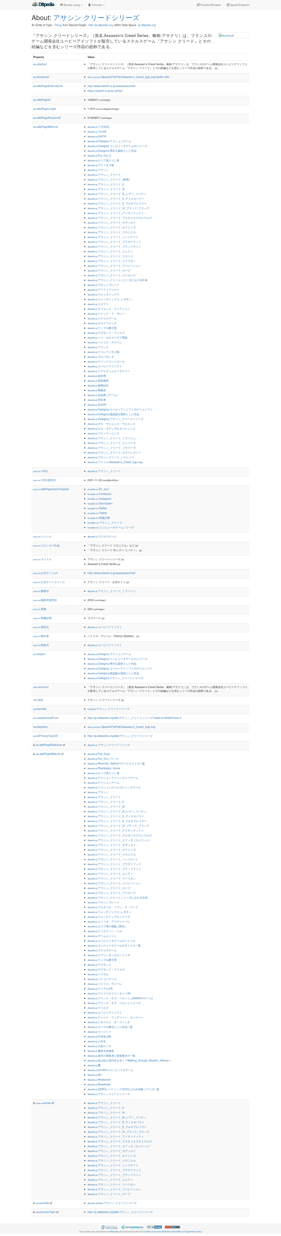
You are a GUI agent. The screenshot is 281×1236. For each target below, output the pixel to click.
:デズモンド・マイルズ (106, 333)
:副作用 (97, 376)
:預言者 (97, 400)
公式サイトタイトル (49, 582)
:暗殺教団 (98, 380)
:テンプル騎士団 (102, 328)
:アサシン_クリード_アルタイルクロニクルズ (120, 218)
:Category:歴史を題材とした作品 (112, 151)
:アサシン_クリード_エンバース (112, 443)
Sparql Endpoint (239, 5)
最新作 (41, 591)
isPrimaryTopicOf (45, 736)
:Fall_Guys (99, 754)
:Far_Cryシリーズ (103, 758)
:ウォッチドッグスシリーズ (109, 917)
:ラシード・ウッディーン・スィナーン (115, 1017)
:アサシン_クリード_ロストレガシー (114, 452)
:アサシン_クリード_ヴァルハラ (112, 275)
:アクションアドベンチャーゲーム (113, 778)
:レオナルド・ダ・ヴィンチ (109, 1022)
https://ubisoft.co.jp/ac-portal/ (105, 91)
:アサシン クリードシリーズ (108, 709)
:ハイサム (98, 974)
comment (41, 687)
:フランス (98, 347)
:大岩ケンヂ (99, 1046)
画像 (39, 609)
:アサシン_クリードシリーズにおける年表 (118, 280)
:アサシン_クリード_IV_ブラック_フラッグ (118, 208)
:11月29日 (98, 127)
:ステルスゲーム (102, 318)
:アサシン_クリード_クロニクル (112, 232)
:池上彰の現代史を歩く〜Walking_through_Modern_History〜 (129, 1060)
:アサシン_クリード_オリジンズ (112, 227)
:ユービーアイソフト (105, 366)
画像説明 (42, 618)
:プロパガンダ (101, 356)
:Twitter (97, 513)
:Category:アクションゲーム (109, 141)
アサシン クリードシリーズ (96, 17)
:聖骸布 (97, 390)
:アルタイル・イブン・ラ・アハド (113, 907)
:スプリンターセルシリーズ (109, 955)
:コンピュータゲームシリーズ (111, 527)
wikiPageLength (44, 109)
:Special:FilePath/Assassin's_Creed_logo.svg (121, 727)
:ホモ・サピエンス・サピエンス (111, 424)
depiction (40, 727)
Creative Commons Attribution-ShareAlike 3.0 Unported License (172, 1231)
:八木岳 (97, 1041)
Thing (57, 25)
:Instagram (99, 498)
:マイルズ (98, 1008)
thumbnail (41, 77)
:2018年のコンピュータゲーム (110, 1070)
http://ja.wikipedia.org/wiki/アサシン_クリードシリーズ (120, 736)
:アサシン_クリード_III (106, 189)
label (38, 700)
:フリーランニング (103, 433)
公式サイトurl (45, 573)
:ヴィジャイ (99, 1031)
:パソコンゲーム (102, 979)
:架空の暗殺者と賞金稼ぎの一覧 (111, 1055)
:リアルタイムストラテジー (109, 371)
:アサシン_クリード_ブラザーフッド (114, 242)
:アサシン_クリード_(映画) (109, 179)
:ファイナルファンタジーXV (109, 993)
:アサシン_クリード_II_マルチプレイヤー (117, 203)
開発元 (41, 645)
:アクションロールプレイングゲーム (114, 787)
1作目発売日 (44, 480)
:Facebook (99, 494)
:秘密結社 (98, 385)
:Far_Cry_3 (99, 155)
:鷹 (94, 1065)
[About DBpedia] (43, 5)
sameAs (39, 709)
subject (39, 654)
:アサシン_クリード (104, 174)
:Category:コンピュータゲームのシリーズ (117, 146)
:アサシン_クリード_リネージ (110, 256)
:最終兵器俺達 (101, 1051)
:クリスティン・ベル (105, 931)
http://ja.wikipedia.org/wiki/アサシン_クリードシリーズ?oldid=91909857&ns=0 (134, 718)
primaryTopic (45, 1212)
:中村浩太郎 (99, 1036)
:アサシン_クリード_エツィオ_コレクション (119, 840)
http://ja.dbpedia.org (101, 25)
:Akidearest (99, 1079)
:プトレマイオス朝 (103, 352)
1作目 (40, 471)
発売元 (41, 627)
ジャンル (42, 536)
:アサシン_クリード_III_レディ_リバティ (117, 194)
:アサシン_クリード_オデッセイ (112, 222)
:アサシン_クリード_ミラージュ (112, 438)
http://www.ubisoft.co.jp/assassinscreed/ (112, 86)
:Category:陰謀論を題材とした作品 (113, 414)
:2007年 (97, 136)
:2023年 (97, 404)
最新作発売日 (45, 600)
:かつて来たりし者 (103, 160)
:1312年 (97, 131)
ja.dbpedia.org (147, 25)
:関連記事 (99, 518)
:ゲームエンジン (102, 936)
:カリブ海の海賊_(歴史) (106, 926)
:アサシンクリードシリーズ (109, 745)
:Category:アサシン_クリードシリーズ (115, 419)
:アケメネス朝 (101, 165)
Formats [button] (97, 5)
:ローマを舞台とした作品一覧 (110, 1027)
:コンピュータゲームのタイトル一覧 (114, 945)
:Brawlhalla (99, 1084)
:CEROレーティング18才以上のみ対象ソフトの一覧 (123, 1089)
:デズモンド (99, 964)
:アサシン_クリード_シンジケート (113, 237)
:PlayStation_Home (104, 768)
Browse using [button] (72, 5)
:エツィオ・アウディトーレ (109, 921)
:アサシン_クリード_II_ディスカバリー (116, 198)
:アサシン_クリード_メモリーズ (112, 447)
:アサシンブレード (103, 285)
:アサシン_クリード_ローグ (109, 270)
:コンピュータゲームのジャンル (111, 940)
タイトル (42, 559)
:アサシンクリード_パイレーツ (111, 457)
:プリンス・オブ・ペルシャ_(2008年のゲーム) (120, 998)
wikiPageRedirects (49, 745)
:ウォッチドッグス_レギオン (110, 299)
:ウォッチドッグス (103, 294)
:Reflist (97, 508)
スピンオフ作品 (46, 545)
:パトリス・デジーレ (105, 342)
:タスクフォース (102, 323)
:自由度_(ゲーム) (102, 395)
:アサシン (98, 170)
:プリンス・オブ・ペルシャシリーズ (114, 1003)
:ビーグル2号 (100, 988)
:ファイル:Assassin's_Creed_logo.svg (115, 462)
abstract (40, 64)
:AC (95, 1075)
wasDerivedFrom (45, 718)
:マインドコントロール (106, 361)
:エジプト (98, 304)
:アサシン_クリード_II (106, 184)
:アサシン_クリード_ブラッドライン (114, 246)
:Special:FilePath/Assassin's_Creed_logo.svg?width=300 (128, 77)
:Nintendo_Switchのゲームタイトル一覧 (116, 763)
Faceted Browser (210, 5)
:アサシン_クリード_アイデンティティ (116, 213)
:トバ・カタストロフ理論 (107, 337)
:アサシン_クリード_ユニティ (110, 251)
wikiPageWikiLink (45, 127)
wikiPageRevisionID (47, 118)
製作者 (41, 636)
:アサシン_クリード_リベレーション (114, 265)
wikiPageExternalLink (48, 86)
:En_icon (98, 489)
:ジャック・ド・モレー (106, 313)
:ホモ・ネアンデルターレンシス (111, 428)
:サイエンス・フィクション (109, 309)
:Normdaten (100, 503)
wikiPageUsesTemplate (51, 489)
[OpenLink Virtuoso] (109, 1226)
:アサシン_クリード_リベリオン (112, 261)
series (43, 1103)
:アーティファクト (103, 289)
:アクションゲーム (103, 782)
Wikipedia (114, 1231)
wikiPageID (41, 100)
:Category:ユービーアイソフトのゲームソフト (120, 409)
